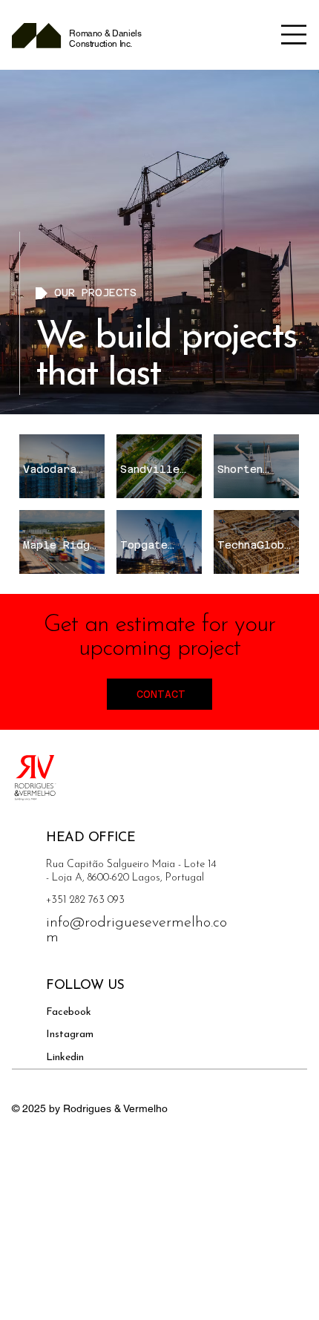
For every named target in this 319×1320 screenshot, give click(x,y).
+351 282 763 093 (85, 900)
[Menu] (294, 35)
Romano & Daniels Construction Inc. (105, 38)
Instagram (69, 1034)
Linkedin (65, 1057)
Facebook (68, 1012)
